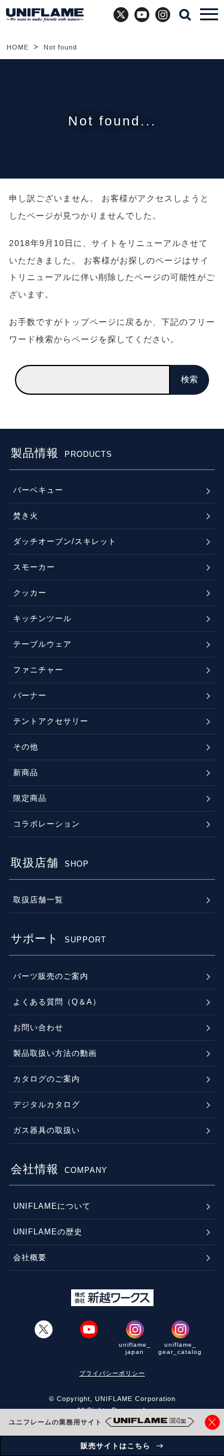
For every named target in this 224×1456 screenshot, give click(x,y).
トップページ (89, 322)
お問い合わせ (38, 1027)
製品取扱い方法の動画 (55, 1053)
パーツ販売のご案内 (50, 976)
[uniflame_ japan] (135, 1329)
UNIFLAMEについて (52, 1206)
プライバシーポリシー (112, 1373)
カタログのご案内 (46, 1078)
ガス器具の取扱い (46, 1130)
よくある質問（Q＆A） (57, 1001)
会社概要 (30, 1257)
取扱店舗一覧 (38, 899)
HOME (18, 47)
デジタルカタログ (46, 1104)
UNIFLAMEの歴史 (47, 1231)
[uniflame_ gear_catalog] (180, 1329)
